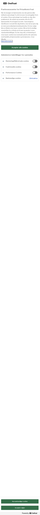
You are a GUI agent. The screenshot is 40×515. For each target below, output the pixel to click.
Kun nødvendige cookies (20, 501)
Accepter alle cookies (20, 47)
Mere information (6, 41)
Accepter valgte (20, 508)
